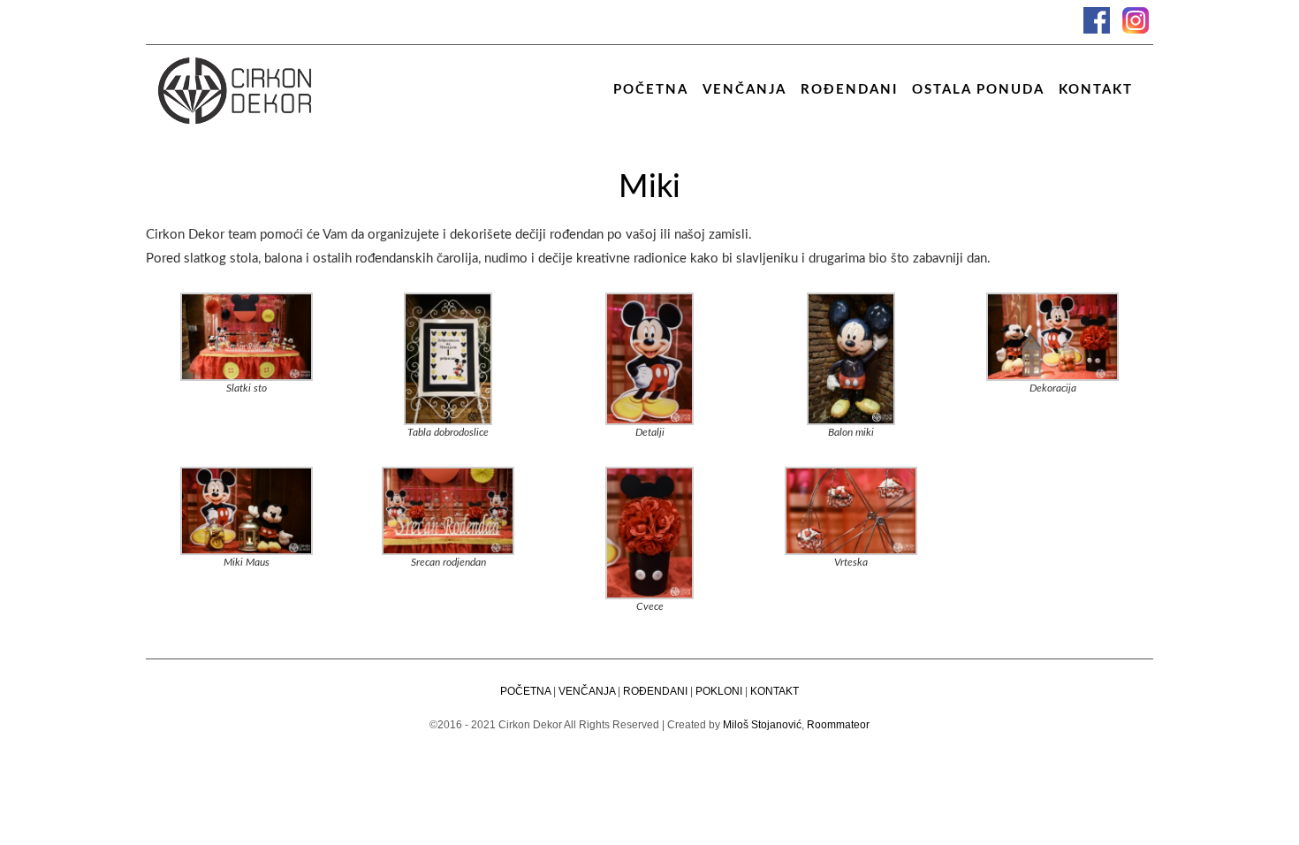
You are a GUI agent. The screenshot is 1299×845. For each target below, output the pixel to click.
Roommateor (838, 725)
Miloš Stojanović (762, 725)
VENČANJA (586, 691)
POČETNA (525, 691)
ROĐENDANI (655, 691)
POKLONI (718, 691)
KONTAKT (774, 691)
